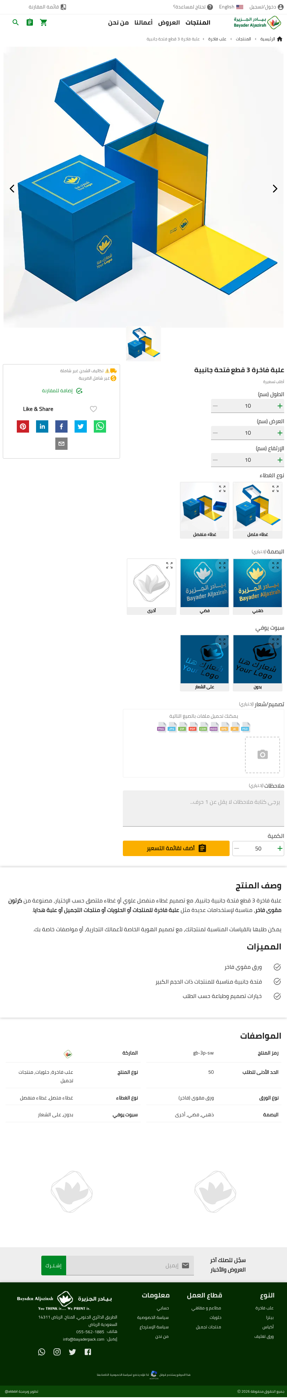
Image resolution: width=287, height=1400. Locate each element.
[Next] (275, 188)
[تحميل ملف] (262, 755)
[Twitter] (72, 1352)
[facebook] (61, 426)
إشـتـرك (54, 1265)
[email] (61, 443)
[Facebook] (88, 1352)
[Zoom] (275, 489)
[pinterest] (22, 426)
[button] (262, 755)
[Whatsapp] (42, 1352)
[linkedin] (42, 426)
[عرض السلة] (44, 22)
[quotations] (30, 22)
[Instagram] (57, 1352)
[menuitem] (267, 7)
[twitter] (80, 426)
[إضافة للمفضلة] (93, 409)
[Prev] (12, 188)
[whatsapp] (99, 426)
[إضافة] (280, 406)
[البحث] (16, 22)
